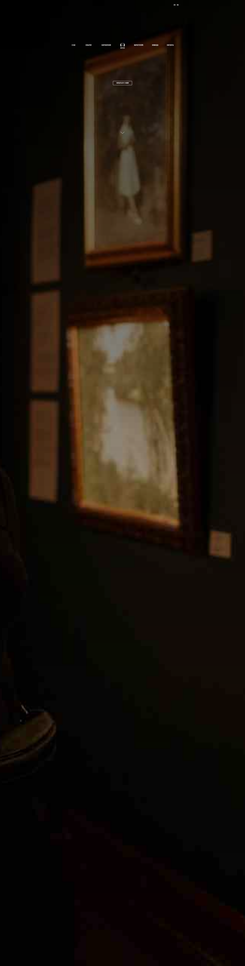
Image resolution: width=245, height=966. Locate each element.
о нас (74, 45)
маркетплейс (138, 45)
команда (155, 45)
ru (178, 5)
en (175, 5)
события (89, 45)
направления (106, 45)
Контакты (170, 45)
